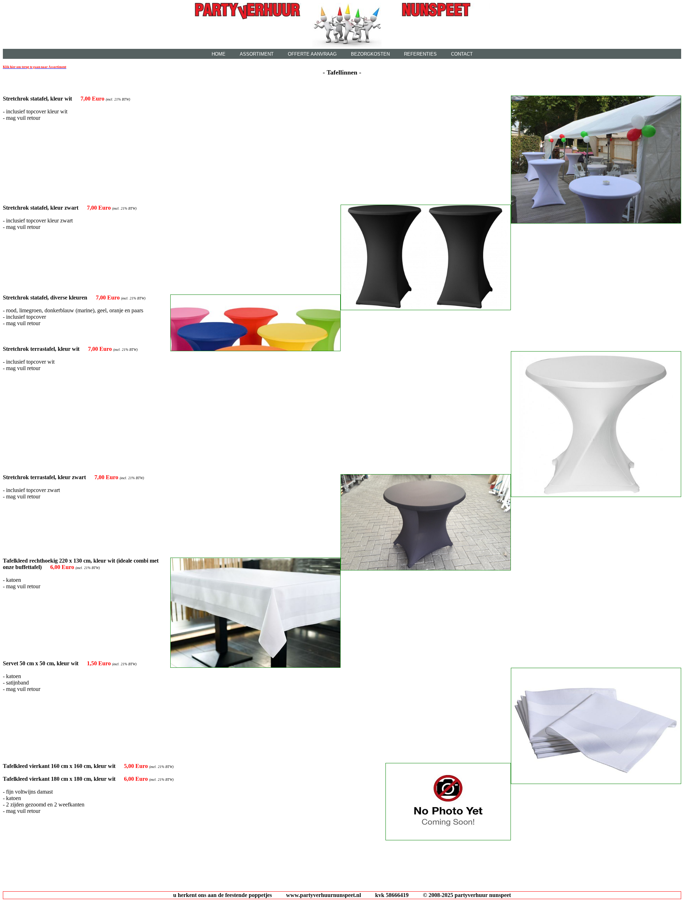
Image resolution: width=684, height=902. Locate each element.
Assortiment (257, 54)
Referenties (420, 54)
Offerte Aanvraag (312, 54)
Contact (462, 54)
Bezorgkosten (370, 54)
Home (219, 54)
